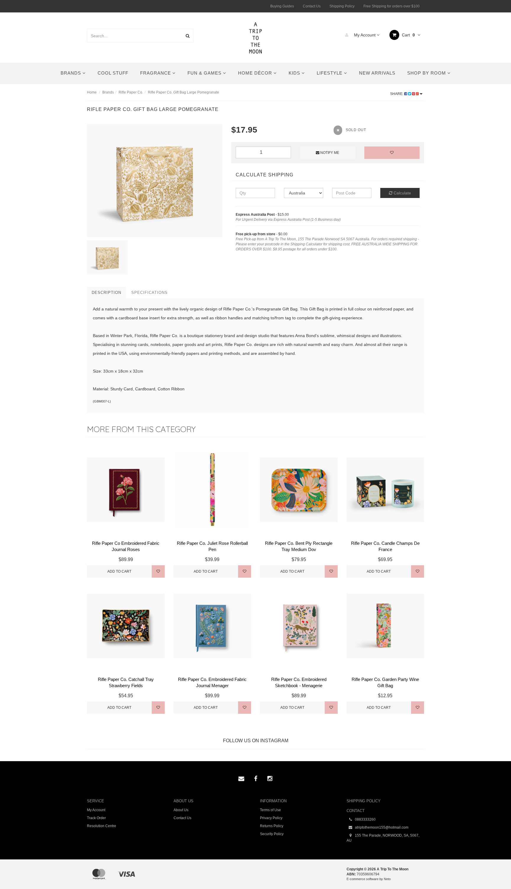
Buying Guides (282, 6)
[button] (494, 871)
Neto (387, 879)
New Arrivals (377, 72)
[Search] (187, 35)
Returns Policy (271, 826)
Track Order (96, 818)
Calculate (401, 193)
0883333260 (365, 819)
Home (92, 92)
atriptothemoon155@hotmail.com (381, 827)
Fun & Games (205, 72)
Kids (295, 72)
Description (106, 292)
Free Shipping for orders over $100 (391, 6)
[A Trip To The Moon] (255, 37)
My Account (365, 35)
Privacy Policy (271, 818)
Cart (408, 35)
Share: (397, 94)
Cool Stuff (113, 72)
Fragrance (156, 72)
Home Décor (256, 72)
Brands (72, 72)
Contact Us (312, 6)
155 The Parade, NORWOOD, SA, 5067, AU (383, 838)
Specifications (149, 292)
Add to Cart (119, 571)
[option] (154, 180)
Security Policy (272, 834)
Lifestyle (330, 72)
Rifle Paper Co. (131, 92)
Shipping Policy (342, 6)
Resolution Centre (101, 826)
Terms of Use (270, 810)
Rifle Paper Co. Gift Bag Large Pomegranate (183, 92)
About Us (181, 810)
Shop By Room (427, 72)
